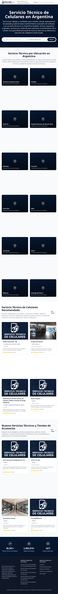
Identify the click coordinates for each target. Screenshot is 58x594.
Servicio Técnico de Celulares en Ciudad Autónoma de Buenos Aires (28, 578)
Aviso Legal (43, 573)
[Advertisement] (29, 98)
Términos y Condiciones (46, 571)
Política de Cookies (45, 569)
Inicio (13, 2)
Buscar (51, 39)
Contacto (35, 2)
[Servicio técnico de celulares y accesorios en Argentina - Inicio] (7, 2)
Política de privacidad (45, 567)
